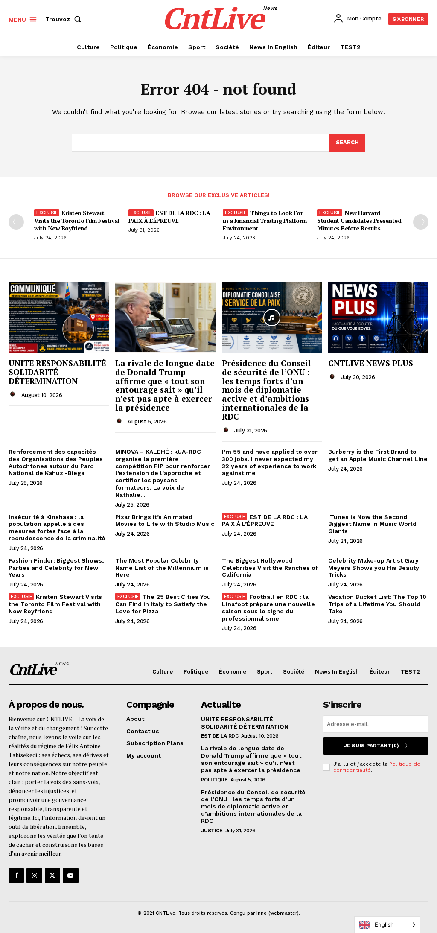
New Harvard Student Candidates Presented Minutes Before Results (359, 220)
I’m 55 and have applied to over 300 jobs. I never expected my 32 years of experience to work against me (270, 462)
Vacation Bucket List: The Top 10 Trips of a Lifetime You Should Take (377, 604)
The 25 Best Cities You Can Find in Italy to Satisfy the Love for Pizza (163, 604)
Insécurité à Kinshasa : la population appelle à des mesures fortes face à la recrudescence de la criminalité (57, 527)
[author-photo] (14, 394)
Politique (214, 780)
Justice (212, 831)
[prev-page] (16, 222)
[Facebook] (16, 875)
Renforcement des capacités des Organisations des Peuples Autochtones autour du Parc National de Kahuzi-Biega (56, 462)
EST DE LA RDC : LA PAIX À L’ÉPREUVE (169, 217)
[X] (52, 875)
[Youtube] (70, 875)
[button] (64, 19)
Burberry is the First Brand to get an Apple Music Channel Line (378, 455)
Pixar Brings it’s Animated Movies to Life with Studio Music (164, 520)
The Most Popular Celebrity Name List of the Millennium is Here (162, 567)
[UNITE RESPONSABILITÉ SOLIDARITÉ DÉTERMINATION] (59, 317)
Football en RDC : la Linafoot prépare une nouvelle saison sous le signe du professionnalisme (268, 607)
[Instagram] (34, 875)
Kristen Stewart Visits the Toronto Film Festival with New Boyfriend (76, 220)
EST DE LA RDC (220, 736)
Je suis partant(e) (371, 746)
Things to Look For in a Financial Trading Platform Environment (265, 220)
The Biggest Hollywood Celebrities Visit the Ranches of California (270, 567)
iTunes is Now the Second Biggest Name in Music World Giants (372, 524)
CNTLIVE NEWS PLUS (370, 363)
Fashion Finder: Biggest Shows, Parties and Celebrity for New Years (56, 567)
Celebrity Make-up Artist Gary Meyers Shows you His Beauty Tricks (373, 567)
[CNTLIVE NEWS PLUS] (378, 317)
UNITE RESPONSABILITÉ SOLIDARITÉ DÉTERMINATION (57, 372)
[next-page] (420, 222)
